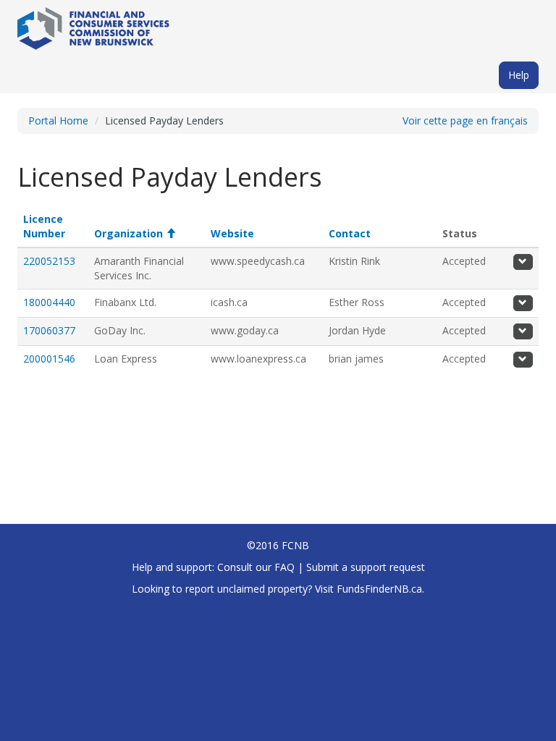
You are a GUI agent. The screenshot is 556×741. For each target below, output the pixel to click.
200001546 (49, 358)
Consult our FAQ (256, 567)
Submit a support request (365, 567)
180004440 (49, 302)
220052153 (49, 261)
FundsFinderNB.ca (379, 589)
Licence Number (44, 226)
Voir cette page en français (465, 120)
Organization (135, 233)
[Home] (93, 23)
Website (232, 233)
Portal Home (58, 120)
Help (518, 75)
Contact (350, 233)
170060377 (49, 330)
